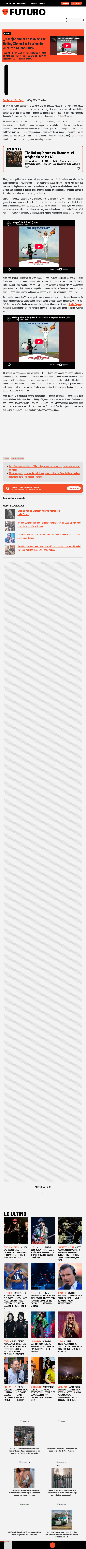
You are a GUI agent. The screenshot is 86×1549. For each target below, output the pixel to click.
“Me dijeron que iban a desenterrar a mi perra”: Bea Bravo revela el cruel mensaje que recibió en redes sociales (62, 1492)
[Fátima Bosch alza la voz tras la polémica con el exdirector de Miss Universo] (62, 1436)
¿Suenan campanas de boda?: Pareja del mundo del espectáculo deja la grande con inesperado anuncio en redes (24, 1492)
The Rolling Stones (18, 458)
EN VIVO (12, 3)
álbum (77, 135)
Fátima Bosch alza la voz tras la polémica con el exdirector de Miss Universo (61, 1449)
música (6, 458)
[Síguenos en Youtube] (77, 11)
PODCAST (42, 3)
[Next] (63, 1545)
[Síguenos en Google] (59, 11)
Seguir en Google (74, 488)
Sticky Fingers (75, 304)
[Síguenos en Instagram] (63, 11)
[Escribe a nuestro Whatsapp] (84, 11)
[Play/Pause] (52, 1545)
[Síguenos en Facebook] (70, 11)
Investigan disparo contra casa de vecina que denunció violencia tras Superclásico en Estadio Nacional (61, 1534)
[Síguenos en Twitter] (73, 11)
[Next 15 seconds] (58, 1545)
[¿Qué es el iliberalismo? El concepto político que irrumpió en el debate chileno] (24, 1520)
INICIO (6, 3)
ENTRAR (66, 3)
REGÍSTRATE (76, 3)
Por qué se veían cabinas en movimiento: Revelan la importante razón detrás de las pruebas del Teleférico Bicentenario (24, 1450)
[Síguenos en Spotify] (80, 11)
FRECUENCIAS (32, 3)
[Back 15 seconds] (47, 1545)
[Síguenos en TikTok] (66, 11)
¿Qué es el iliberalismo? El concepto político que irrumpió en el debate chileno (24, 1533)
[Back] (41, 1545)
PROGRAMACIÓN (21, 3)
